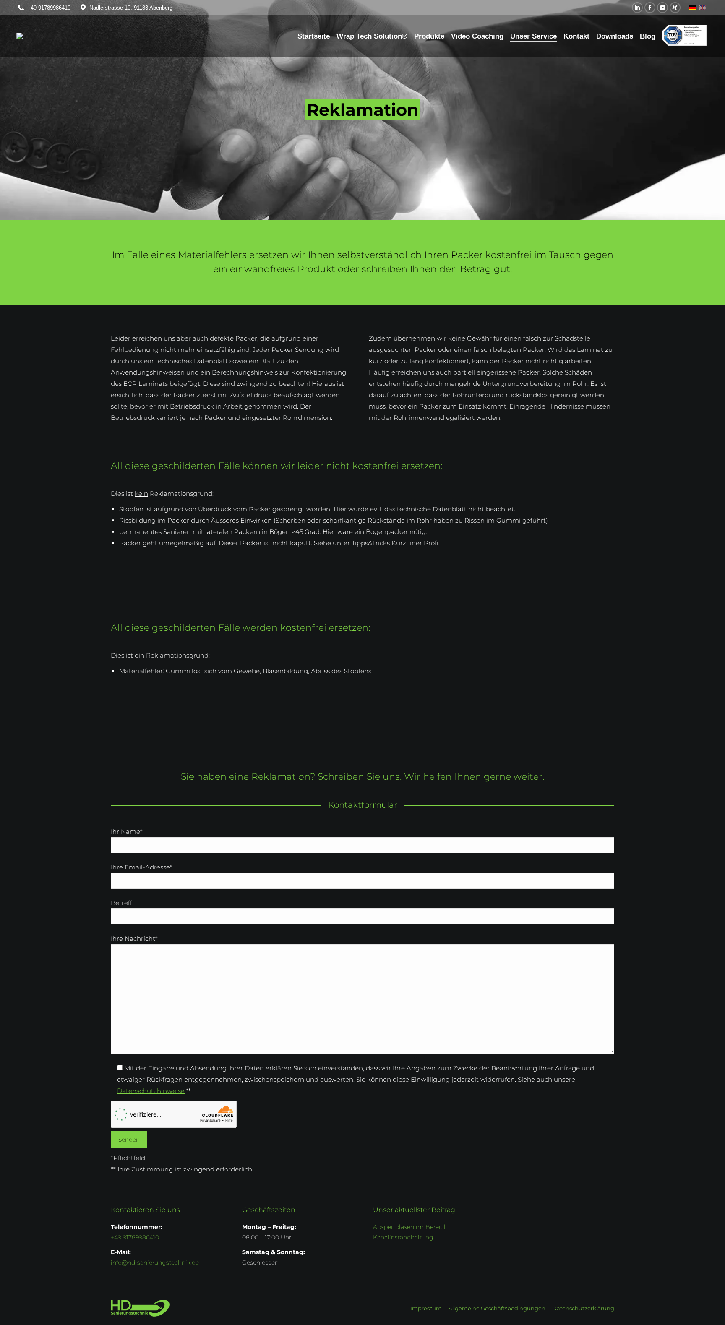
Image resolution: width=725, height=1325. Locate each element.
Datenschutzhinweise (151, 1091)
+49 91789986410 (48, 8)
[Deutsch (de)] (692, 7)
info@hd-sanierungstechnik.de (155, 1262)
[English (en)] (702, 8)
